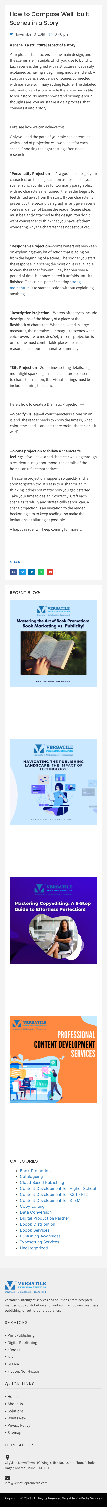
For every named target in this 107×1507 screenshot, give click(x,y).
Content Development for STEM (50, 1200)
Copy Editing (32, 1206)
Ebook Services (34, 1230)
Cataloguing (31, 1176)
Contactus (20, 1445)
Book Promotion (35, 1170)
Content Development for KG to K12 (54, 1194)
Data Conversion (36, 1212)
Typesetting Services (39, 1241)
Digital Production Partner (44, 1218)
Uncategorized (34, 1247)
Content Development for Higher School (58, 1188)
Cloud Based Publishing (42, 1182)
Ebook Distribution (37, 1224)
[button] (13, 572)
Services (16, 1322)
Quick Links (20, 1383)
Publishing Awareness (40, 1236)
